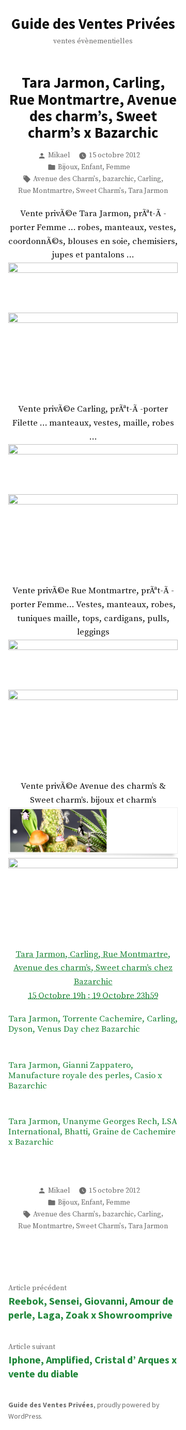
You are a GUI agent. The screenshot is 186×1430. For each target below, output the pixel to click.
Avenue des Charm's (66, 179)
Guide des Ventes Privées (93, 23)
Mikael (59, 155)
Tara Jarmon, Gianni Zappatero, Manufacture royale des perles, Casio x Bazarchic (85, 1076)
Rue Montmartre (45, 191)
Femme (118, 167)
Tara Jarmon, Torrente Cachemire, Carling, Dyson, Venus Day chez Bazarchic (93, 1024)
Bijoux (68, 167)
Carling (149, 179)
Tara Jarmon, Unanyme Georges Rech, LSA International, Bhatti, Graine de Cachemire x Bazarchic (92, 1132)
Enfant (91, 167)
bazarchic (118, 179)
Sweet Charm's (100, 191)
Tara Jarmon (148, 191)
